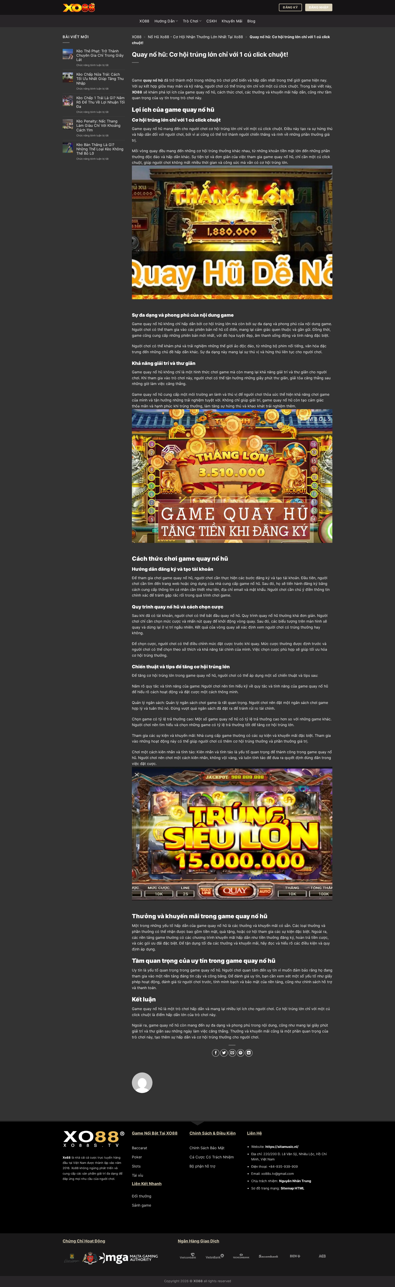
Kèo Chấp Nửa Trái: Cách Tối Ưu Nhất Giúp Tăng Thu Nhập (100, 78)
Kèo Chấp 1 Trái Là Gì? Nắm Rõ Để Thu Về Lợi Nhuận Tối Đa (100, 102)
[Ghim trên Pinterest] (240, 1053)
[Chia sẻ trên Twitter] (224, 1053)
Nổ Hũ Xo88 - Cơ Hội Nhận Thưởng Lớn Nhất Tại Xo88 (195, 36)
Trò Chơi (190, 21)
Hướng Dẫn (165, 21)
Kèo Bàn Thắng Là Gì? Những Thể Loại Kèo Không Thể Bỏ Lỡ (99, 149)
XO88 (144, 21)
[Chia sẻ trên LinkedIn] (249, 1053)
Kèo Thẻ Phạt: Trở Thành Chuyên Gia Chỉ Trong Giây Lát (100, 55)
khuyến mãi (281, 92)
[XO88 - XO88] (85, 7)
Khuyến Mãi (232, 21)
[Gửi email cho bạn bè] (232, 1053)
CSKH (211, 21)
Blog (251, 21)
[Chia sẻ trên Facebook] (215, 1053)
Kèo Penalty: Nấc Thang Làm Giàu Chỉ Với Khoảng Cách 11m (98, 125)
